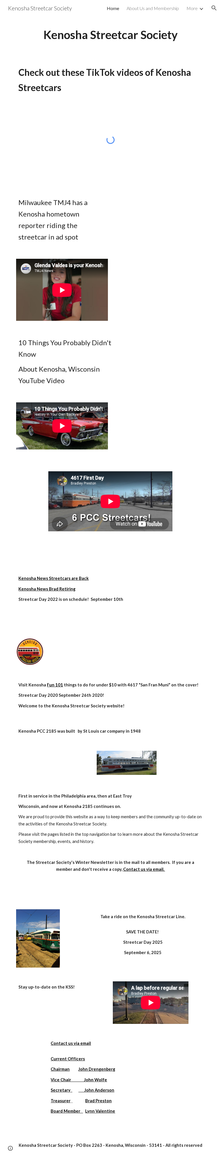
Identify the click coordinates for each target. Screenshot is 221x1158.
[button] (214, 8)
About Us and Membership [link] (153, 8)
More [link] (192, 8)
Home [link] (113, 8)
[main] (110, 35)
